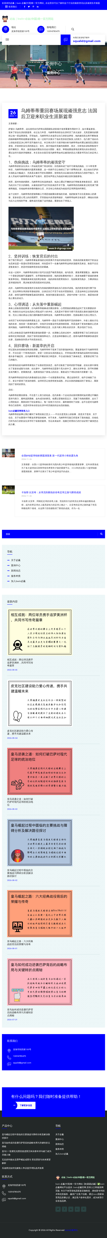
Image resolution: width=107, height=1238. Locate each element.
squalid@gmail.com (86, 41)
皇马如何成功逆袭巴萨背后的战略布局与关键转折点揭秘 (20, 1012)
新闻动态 (15, 570)
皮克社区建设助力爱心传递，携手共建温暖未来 (20, 732)
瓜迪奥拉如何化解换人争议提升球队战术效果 (23, 1168)
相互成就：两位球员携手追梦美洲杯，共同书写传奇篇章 (20, 662)
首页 (45, 70)
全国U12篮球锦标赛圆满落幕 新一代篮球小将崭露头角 (49, 455)
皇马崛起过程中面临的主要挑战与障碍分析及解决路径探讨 (20, 873)
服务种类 (15, 576)
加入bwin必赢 (18, 581)
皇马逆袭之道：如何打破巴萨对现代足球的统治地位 (20, 802)
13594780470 (53, 31)
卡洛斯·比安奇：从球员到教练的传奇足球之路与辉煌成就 (51, 492)
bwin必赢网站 (71, 1230)
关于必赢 (15, 560)
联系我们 (13, 6)
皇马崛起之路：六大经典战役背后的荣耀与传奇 (20, 943)
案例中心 (15, 565)
